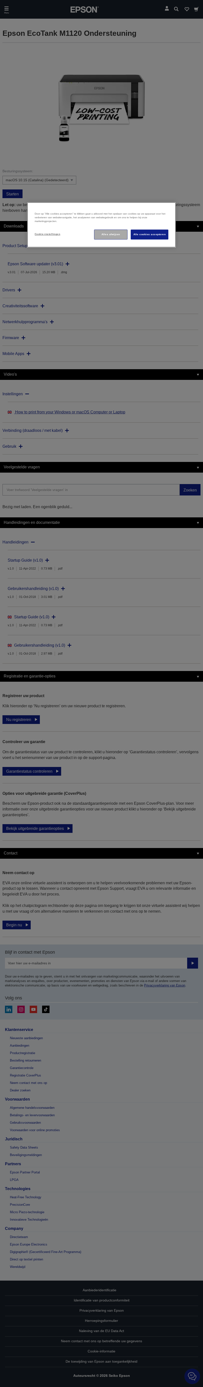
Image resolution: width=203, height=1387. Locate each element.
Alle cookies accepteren (149, 234)
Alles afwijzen (111, 234)
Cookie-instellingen (47, 234)
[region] (101, 224)
